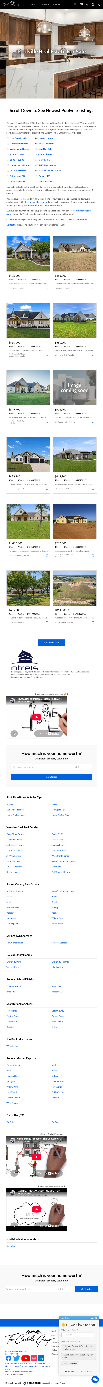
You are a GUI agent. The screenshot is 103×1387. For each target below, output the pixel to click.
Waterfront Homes (60, 855)
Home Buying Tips (60, 815)
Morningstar (12, 923)
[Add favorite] (47, 288)
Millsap (55, 907)
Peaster (10, 912)
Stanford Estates (59, 942)
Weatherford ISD (14, 986)
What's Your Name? (69, 1330)
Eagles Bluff (57, 834)
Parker (54, 1350)
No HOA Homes (14, 866)
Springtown (11, 918)
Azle (8, 902)
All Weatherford (13, 855)
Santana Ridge (58, 845)
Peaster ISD (57, 991)
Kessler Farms (58, 839)
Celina (54, 1027)
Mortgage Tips (59, 809)
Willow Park (57, 918)
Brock (54, 902)
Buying (9, 804)
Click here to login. (86, 1371)
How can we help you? (70, 1341)
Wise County (57, 1021)
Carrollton (11, 1246)
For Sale (10, 1122)
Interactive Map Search (36, 202)
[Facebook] (8, 1358)
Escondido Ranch (14, 839)
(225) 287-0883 (11, 1354)
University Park (13, 961)
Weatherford (58, 1081)
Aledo (54, 896)
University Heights (60, 961)
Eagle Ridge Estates (15, 834)
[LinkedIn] (41, 1358)
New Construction (14, 942)
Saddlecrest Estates (15, 845)
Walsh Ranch (57, 923)
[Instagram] (34, 1358)
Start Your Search (51, 642)
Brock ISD (11, 991)
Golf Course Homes (61, 872)
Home (34, 4)
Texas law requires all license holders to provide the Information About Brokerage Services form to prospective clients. (28, 1366)
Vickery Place (12, 967)
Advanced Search (51, 4)
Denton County (13, 1016)
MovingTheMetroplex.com (16, 1351)
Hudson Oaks (12, 907)
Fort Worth (11, 1010)
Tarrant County (58, 1016)
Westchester (12, 1046)
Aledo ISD (56, 986)
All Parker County (14, 891)
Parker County (13, 1065)
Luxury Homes (13, 861)
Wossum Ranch (59, 850)
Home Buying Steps (15, 815)
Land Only (56, 866)
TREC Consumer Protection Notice (19, 1371)
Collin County (58, 1010)
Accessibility (47, 1383)
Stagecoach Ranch (14, 850)
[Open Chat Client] (95, 1379)
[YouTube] (26, 1358)
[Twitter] (17, 1358)
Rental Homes (12, 872)
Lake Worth (11, 1021)
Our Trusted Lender (15, 809)
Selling (55, 804)
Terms (56, 1383)
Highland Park (58, 967)
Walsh (9, 896)
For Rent (55, 1122)
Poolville (56, 912)
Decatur (10, 1027)
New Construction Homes (64, 861)
